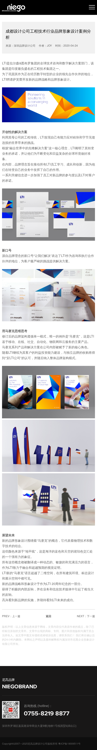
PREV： (7, 616)
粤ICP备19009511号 (69, 743)
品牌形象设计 (60, 79)
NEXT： (82, 616)
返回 (48, 616)
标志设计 (87, 573)
